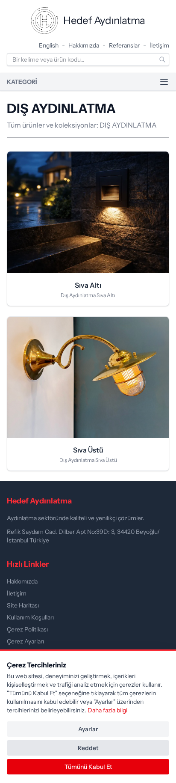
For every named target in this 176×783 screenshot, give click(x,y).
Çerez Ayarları (25, 641)
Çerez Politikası (27, 629)
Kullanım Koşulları (30, 617)
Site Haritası (23, 605)
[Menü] (164, 82)
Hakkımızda (83, 45)
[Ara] (162, 59)
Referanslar (124, 45)
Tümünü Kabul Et (88, 767)
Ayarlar (88, 729)
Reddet (88, 748)
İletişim (159, 45)
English (49, 45)
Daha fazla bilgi (107, 710)
